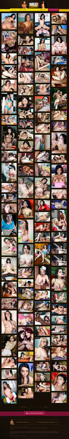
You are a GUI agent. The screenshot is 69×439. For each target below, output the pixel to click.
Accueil (11, 426)
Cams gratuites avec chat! (22, 422)
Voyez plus (26, 426)
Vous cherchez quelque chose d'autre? (46, 422)
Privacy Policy (12, 429)
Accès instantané (54, 9)
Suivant (45, 407)
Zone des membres (23, 9)
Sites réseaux (14, 9)
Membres (13, 426)
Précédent (24, 407)
